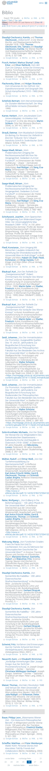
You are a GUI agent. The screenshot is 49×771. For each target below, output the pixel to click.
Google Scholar (12, 58)
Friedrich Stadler (34, 727)
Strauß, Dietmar (9, 132)
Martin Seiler (25, 286)
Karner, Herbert (9, 115)
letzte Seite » (34, 765)
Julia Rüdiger (11, 694)
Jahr (20, 20)
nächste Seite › (19, 765)
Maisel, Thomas (10, 685)
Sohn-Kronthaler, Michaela (15, 432)
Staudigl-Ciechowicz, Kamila (16, 37)
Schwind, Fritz (9, 644)
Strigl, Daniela (27, 260)
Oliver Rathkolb (22, 65)
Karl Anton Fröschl (14, 473)
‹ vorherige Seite (24, 758)
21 (41, 758)
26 (29, 762)
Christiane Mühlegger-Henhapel (20, 671)
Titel (10, 20)
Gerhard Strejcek (32, 590)
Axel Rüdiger (23, 167)
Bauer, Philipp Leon (11, 717)
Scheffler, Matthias (11, 743)
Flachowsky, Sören (11, 83)
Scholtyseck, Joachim (12, 216)
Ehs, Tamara (24, 46)
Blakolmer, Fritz (24, 559)
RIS (42, 18)
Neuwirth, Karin (9, 659)
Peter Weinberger (33, 743)
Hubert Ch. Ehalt (30, 257)
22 (6, 762)
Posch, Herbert (9, 62)
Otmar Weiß (27, 459)
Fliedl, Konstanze (10, 247)
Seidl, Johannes (9, 337)
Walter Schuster (27, 362)
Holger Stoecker (33, 83)
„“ (24, 40)
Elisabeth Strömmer (32, 659)
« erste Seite (9, 758)
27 (35, 762)
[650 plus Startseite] (24, 3)
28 (41, 762)
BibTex (27, 18)
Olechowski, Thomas (15, 475)
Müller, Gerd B (31, 473)
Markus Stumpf (25, 62)
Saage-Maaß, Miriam (12, 150)
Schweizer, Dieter (30, 694)
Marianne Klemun (20, 556)
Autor (4, 20)
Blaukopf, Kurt (9, 271)
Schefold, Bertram (11, 101)
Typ (16, 20)
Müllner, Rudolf (9, 459)
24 (17, 762)
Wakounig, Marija (10, 541)
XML (35, 18)
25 (23, 762)
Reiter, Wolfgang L (11, 500)
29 (9, 765)
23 (11, 762)
